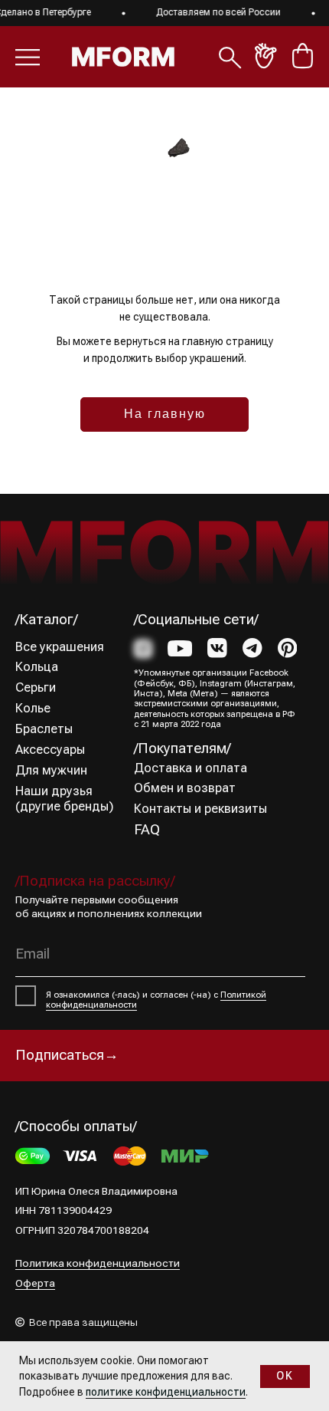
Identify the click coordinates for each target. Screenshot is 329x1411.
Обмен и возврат (185, 788)
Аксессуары (50, 749)
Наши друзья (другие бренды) (64, 799)
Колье (32, 708)
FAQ (147, 829)
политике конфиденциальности (166, 1392)
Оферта (35, 1283)
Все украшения (59, 647)
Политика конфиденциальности (97, 1263)
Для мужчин (51, 770)
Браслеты (44, 729)
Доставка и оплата (190, 768)
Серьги (35, 687)
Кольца (36, 666)
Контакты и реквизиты (200, 808)
